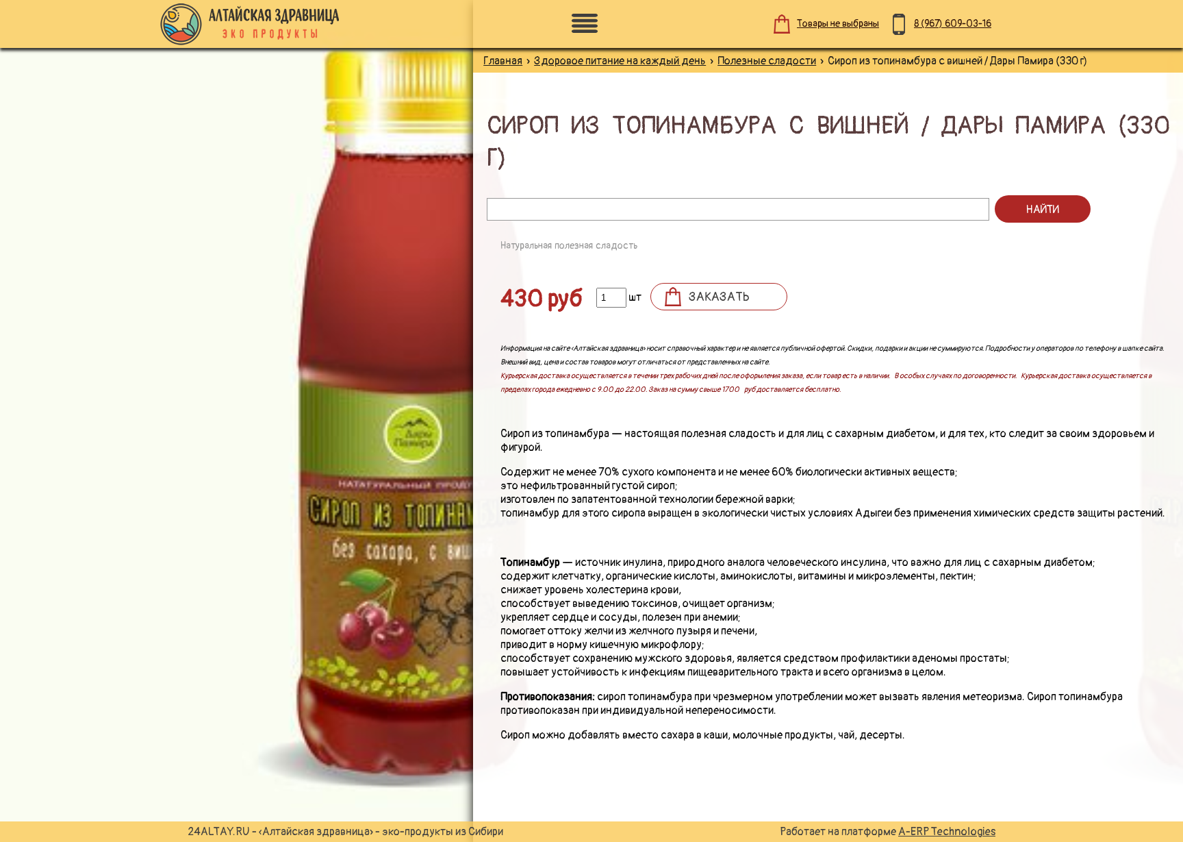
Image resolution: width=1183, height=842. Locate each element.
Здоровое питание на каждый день (620, 61)
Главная (502, 61)
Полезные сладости (766, 61)
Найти (1042, 209)
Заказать (719, 297)
